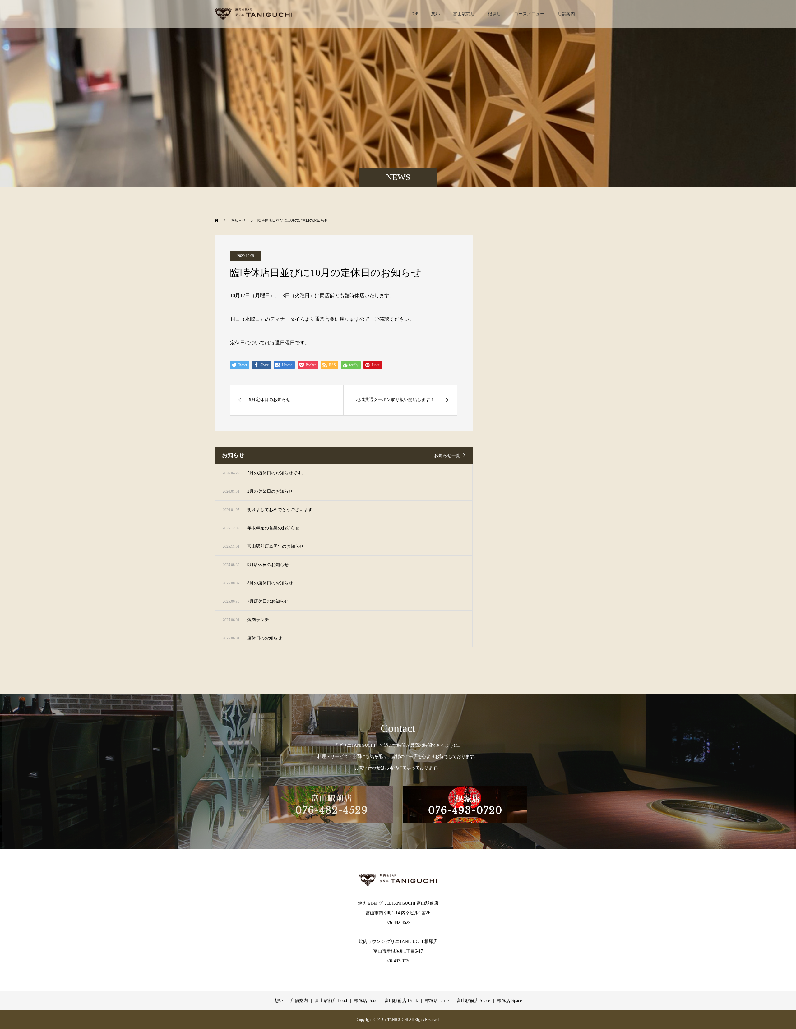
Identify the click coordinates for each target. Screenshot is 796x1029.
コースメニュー (529, 14)
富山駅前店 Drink (401, 1000)
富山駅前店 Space (473, 1000)
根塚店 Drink (437, 1000)
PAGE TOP (774, 991)
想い (435, 14)
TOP (414, 14)
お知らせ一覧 (447, 455)
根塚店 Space (509, 1000)
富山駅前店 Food (331, 1000)
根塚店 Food (365, 1000)
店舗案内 (566, 14)
